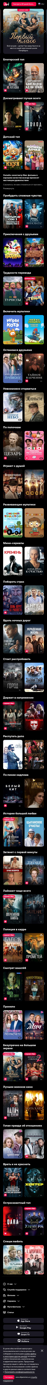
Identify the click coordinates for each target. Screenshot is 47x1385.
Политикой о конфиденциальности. (20, 1372)
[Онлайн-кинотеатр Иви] (6, 4)
